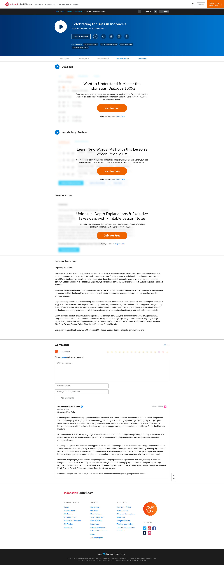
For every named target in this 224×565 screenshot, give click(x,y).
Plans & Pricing (96, 521)
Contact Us (121, 531)
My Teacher (64, 4)
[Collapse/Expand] (112, 345)
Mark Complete (81, 36)
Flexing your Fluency (90, 44)
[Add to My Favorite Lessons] (103, 36)
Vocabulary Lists (70, 517)
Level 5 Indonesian (126, 44)
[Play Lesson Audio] (60, 26)
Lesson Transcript (122, 59)
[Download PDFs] (119, 36)
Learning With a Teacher (126, 527)
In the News (94, 524)
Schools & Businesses (98, 531)
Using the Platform (123, 521)
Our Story (94, 510)
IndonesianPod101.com (126, 558)
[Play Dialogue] (57, 66)
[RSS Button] (56, 352)
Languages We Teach (98, 527)
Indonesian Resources (72, 521)
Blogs (92, 534)
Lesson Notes (102, 59)
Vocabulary (50, 4)
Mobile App (68, 527)
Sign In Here (120, 116)
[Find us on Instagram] (149, 533)
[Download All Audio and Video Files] (126, 36)
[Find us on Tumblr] (145, 533)
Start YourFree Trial (214, 4)
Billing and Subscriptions (126, 514)
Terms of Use (151, 558)
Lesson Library (59, 11)
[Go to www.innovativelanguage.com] (112, 553)
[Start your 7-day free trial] (150, 509)
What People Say (96, 517)
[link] (139, 11)
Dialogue (63, 59)
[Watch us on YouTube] (149, 528)
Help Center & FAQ (124, 507)
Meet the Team (96, 514)
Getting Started (122, 510)
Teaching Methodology (125, 524)
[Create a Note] (111, 36)
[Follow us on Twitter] (145, 528)
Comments (142, 59)
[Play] (57, 132)
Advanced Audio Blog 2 (74, 11)
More (75, 4)
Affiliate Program (96, 538)
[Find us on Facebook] (154, 528)
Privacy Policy (140, 558)
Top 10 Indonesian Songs (109, 44)
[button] (193, 4)
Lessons (37, 4)
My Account (121, 517)
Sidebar (165, 12)
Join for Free (112, 108)
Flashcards (68, 514)
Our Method (94, 507)
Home (66, 507)
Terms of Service (136, 560)
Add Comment (67, 398)
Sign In (201, 4)
